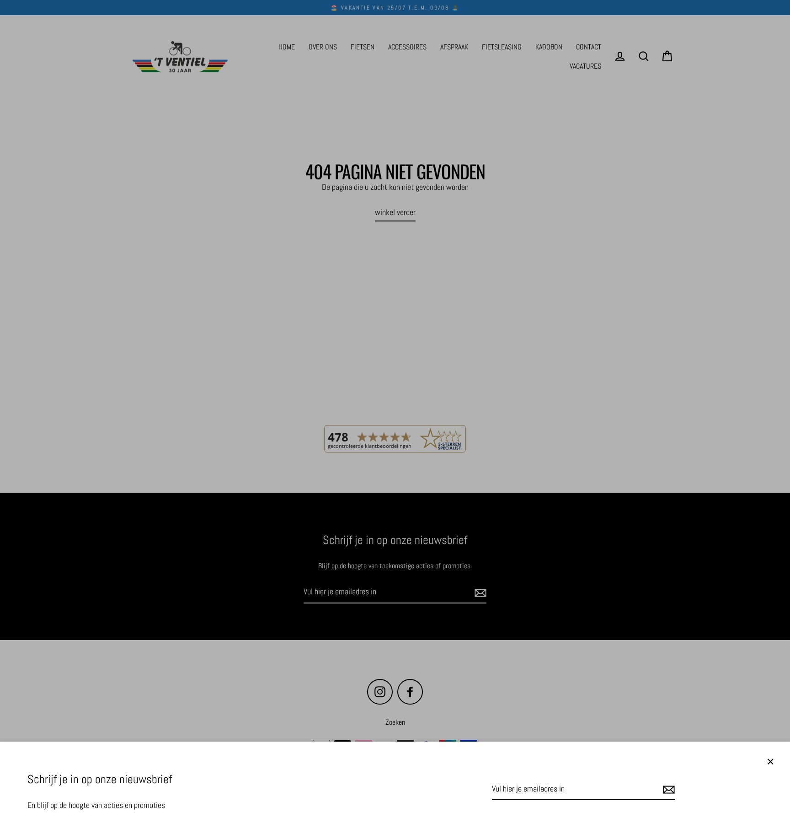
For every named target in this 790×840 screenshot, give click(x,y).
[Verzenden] (667, 789)
